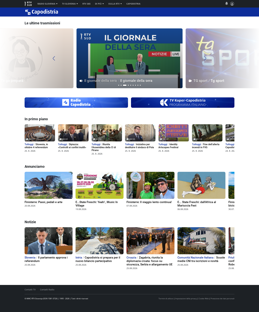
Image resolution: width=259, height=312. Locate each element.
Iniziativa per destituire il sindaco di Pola (139, 146)
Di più (98, 4)
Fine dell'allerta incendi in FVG (205, 146)
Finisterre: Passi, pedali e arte (43, 202)
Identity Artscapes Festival (168, 146)
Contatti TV (30, 289)
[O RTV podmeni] (122, 4)
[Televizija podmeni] (78, 4)
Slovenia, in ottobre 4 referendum (36, 146)
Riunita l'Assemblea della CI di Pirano (104, 147)
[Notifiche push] (226, 4)
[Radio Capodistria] (76, 102)
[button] (118, 85)
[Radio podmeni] (57, 4)
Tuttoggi (29, 144)
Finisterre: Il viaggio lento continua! (149, 202)
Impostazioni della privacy (186, 298)
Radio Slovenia (46, 4)
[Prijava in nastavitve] (232, 4)
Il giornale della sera (100, 81)
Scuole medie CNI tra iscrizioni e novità (201, 259)
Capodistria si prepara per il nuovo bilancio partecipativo (98, 259)
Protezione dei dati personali (222, 298)
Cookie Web (204, 298)
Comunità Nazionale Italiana (195, 257)
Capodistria (133, 4)
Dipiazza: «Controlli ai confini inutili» (72, 146)
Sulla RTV (114, 4)
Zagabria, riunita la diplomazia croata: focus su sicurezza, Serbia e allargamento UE (150, 261)
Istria (79, 257)
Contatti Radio (47, 289)
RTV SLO (28, 4)
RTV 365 (86, 4)
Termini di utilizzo (166, 298)
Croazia (131, 257)
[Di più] (104, 4)
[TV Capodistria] (182, 102)
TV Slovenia (69, 4)
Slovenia (30, 257)
